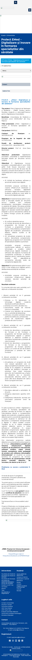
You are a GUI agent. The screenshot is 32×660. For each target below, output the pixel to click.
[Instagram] (13, 641)
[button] (29, 10)
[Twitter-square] (19, 641)
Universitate (11, 35)
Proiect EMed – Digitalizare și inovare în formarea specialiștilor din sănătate (15, 60)
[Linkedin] (22, 641)
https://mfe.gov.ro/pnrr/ (16, 554)
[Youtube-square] (16, 641)
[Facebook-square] (10, 641)
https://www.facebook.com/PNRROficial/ (16, 556)
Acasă (3, 35)
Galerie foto (7, 66)
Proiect (4, 84)
